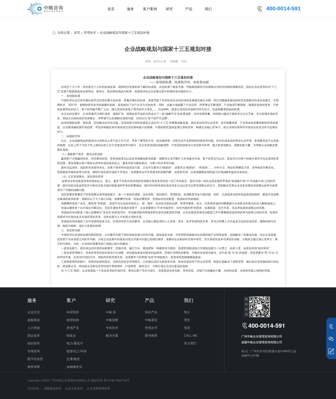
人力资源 (33, 327)
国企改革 (33, 335)
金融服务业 (74, 366)
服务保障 (33, 366)
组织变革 (33, 343)
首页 (111, 8)
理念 (187, 320)
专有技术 (112, 327)
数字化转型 (35, 359)
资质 (187, 327)
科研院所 (72, 312)
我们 (208, 8)
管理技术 (90, 32)
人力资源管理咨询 (98, 388)
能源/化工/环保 (76, 351)
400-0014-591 (283, 8)
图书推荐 (151, 335)
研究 (169, 8)
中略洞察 (112, 320)
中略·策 (111, 312)
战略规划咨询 (52, 388)
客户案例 (150, 8)
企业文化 (33, 312)
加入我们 (190, 343)
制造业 (71, 335)
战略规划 (33, 320)
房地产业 (72, 327)
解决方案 (112, 335)
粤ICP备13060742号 (117, 380)
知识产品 (151, 312)
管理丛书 (151, 327)
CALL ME (190, 335)
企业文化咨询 (74, 388)
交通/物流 (73, 359)
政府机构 (72, 320)
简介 (187, 312)
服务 (130, 8)
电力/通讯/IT (74, 343)
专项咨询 (33, 351)
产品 (188, 8)
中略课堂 (151, 320)
